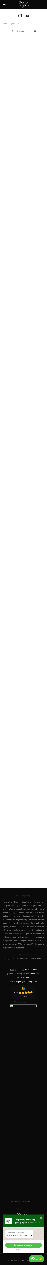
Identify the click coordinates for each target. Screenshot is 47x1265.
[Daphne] (35, 48)
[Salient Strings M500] (35, 371)
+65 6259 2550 (23, 977)
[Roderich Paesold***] (35, 166)
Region (12, 24)
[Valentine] (35, 782)
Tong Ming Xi (8, 882)
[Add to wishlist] (22, 61)
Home (5, 24)
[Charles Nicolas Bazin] (13, 48)
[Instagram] (17, 964)
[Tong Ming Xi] (13, 782)
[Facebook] (11, 964)
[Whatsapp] (35, 964)
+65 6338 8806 (30, 970)
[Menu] (4, 4)
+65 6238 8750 (32, 974)
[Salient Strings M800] (35, 576)
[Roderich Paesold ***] (13, 166)
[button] (23, 1245)
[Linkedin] (23, 964)
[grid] (35, 31)
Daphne (28, 61)
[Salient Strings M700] (13, 576)
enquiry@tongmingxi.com (26, 981)
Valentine (28, 882)
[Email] (29, 964)
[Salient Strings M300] (13, 371)
